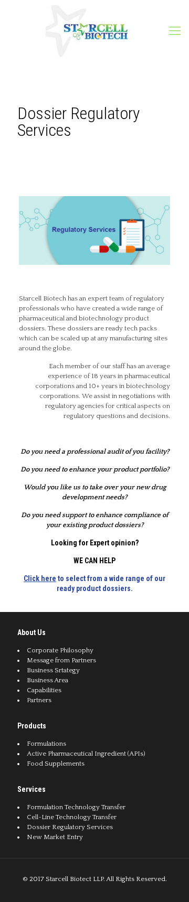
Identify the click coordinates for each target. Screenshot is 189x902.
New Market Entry (55, 837)
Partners (39, 700)
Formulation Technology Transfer (76, 807)
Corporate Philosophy (60, 650)
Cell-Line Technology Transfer (72, 817)
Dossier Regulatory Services (70, 827)
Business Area (47, 680)
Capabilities (44, 690)
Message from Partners (61, 660)
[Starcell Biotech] (89, 31)
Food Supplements (56, 763)
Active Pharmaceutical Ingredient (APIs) (86, 753)
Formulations (46, 743)
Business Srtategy (53, 670)
